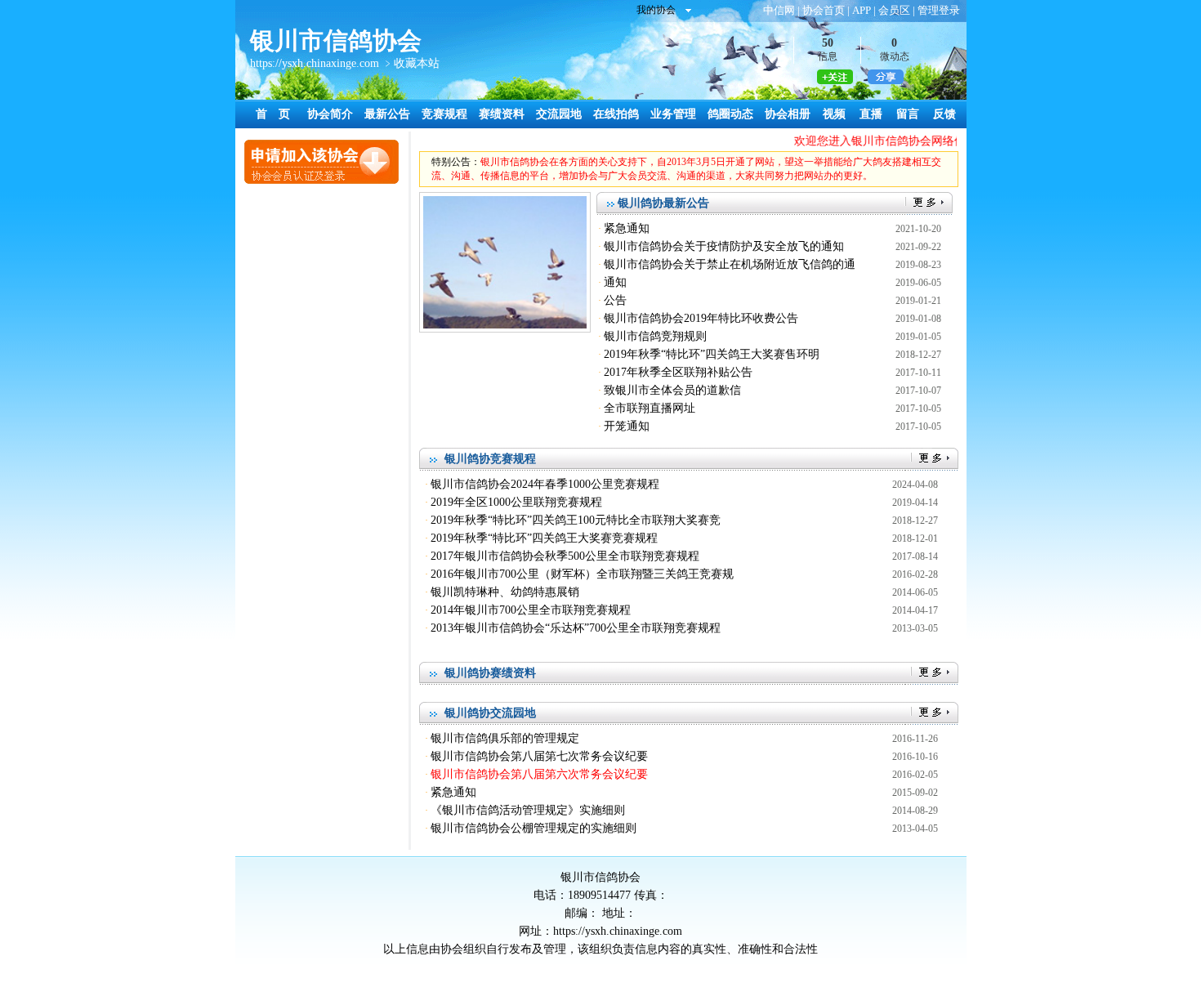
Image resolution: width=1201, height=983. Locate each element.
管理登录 (938, 10)
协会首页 (823, 10)
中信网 (779, 10)
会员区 (894, 10)
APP (861, 10)
